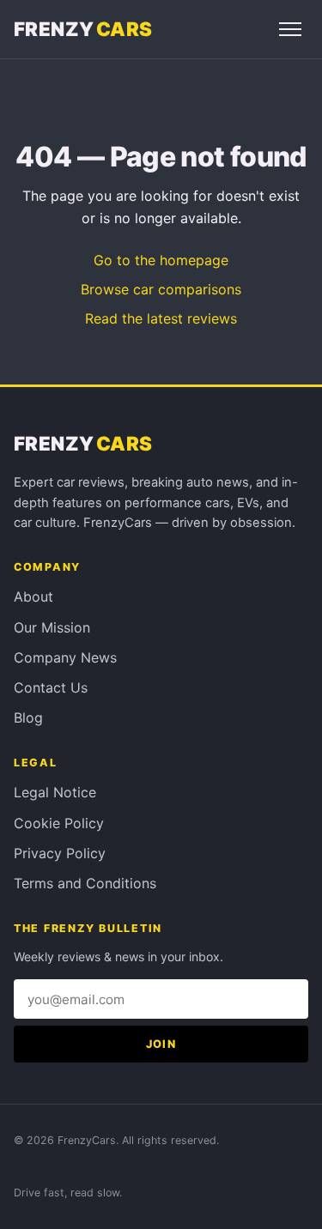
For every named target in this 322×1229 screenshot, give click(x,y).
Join (160, 1044)
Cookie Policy (59, 823)
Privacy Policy (60, 853)
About (33, 596)
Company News (65, 657)
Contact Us (51, 687)
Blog (28, 717)
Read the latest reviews (161, 318)
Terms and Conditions (85, 883)
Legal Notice (55, 792)
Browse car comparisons (161, 289)
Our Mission (52, 627)
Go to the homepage (161, 260)
